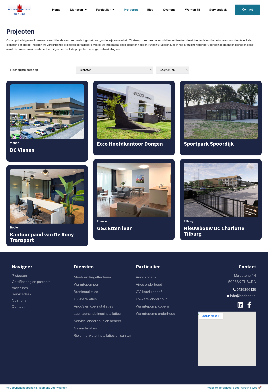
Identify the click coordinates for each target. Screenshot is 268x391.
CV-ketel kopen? (149, 292)
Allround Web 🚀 (251, 387)
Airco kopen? (146, 277)
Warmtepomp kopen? (153, 306)
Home (56, 9)
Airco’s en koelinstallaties (93, 306)
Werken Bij (192, 9)
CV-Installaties (85, 299)
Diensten (76, 9)
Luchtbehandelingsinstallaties (97, 313)
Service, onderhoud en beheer (97, 321)
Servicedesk (218, 9)
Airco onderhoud (149, 284)
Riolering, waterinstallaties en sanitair (103, 335)
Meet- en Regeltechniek (93, 277)
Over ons (169, 9)
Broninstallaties (86, 292)
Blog (150, 9)
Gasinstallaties (85, 328)
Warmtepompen (86, 284)
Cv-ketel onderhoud (152, 299)
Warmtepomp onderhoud (155, 313)
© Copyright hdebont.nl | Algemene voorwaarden (36, 387)
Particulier (103, 9)
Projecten (131, 9)
